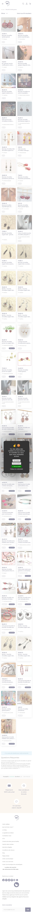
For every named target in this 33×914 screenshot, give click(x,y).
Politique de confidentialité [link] (16, 469)
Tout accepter (17, 466)
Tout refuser (16, 460)
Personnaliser (16, 463)
